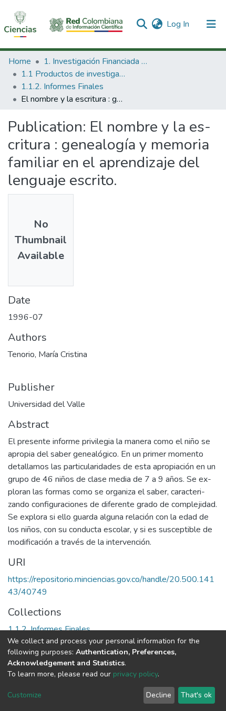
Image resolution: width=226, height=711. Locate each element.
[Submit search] (141, 24)
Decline (158, 695)
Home (19, 61)
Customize (24, 695)
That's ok (196, 695)
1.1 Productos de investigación (73, 74)
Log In (178, 24)
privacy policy (135, 674)
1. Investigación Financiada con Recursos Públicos (96, 61)
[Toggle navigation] (211, 24)
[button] (156, 24)
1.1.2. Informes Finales (62, 86)
